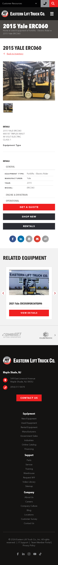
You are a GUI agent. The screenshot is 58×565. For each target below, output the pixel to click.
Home (5, 30)
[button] (29, 207)
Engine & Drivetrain (17, 194)
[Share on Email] (37, 239)
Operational (12, 200)
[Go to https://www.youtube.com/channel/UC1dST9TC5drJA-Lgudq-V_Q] (34, 554)
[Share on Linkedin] (21, 239)
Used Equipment (18, 30)
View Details (29, 313)
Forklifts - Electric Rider (39, 30)
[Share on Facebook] (12, 239)
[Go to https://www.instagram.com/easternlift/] (29, 554)
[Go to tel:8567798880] (29, 387)
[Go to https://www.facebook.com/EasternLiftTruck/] (17, 554)
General (10, 166)
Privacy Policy (29, 545)
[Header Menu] (52, 13)
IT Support (23, 542)
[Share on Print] (29, 239)
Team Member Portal (41, 542)
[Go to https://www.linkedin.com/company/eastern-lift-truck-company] (23, 554)
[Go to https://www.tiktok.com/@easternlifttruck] (40, 554)
